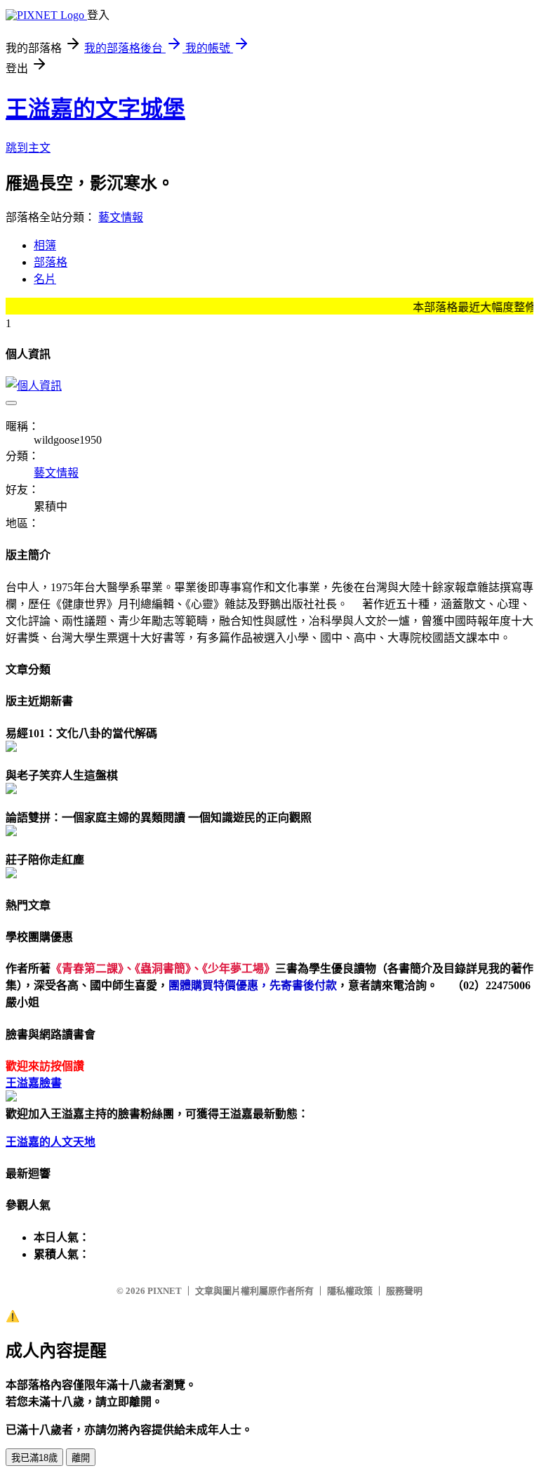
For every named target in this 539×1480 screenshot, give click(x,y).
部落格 (50, 262)
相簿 (45, 245)
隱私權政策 (350, 1291)
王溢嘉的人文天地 (50, 1142)
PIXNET (164, 1291)
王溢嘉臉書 (34, 1083)
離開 (81, 1458)
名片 (45, 279)
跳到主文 (28, 148)
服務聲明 (404, 1291)
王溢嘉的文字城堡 (95, 108)
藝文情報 (120, 217)
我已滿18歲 (34, 1458)
